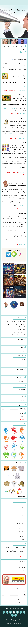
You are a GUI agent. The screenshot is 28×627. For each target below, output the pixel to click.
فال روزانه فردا (22, 603)
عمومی (19, 312)
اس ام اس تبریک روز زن (20, 327)
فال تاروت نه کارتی (21, 526)
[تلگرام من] (20, 612)
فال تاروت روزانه (22, 504)
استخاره (24, 87)
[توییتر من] (7, 612)
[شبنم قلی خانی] (6, 42)
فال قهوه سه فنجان (21, 362)
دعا (24, 392)
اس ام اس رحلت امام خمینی (20, 329)
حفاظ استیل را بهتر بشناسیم (20, 554)
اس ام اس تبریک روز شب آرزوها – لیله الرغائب (17, 332)
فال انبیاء (23, 351)
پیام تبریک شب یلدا (21, 573)
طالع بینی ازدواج (12, 133)
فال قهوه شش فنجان (21, 365)
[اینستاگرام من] (14, 612)
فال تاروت (19, 167)
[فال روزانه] (8, 269)
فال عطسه (23, 592)
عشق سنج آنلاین (22, 408)
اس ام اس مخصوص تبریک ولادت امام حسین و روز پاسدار (15, 324)
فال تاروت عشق (22, 531)
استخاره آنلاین (22, 343)
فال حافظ (13, 108)
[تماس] (10, 612)
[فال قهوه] (20, 281)
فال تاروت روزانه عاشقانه (20, 534)
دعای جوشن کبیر (22, 389)
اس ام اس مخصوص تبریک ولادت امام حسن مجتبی (16, 335)
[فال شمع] (8, 281)
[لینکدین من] (12, 615)
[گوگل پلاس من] (4, 612)
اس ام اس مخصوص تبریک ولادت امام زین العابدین (16, 321)
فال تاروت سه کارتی (21, 515)
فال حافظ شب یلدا (21, 570)
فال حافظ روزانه (5, 108)
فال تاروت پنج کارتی (21, 520)
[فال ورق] (8, 292)
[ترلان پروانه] (14, 42)
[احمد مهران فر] (22, 42)
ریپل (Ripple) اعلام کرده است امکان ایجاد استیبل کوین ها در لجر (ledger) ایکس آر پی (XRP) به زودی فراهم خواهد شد (14, 550)
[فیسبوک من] (17, 612)
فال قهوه (23, 359)
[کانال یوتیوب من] (15, 615)
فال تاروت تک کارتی (21, 512)
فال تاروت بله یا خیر (21, 536)
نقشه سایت (9, 623)
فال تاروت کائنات (22, 510)
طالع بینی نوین (22, 594)
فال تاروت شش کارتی (21, 523)
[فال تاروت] (20, 269)
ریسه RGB (23, 417)
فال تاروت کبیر (22, 507)
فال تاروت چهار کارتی (21, 518)
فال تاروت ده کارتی (21, 528)
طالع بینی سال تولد (21, 496)
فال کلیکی (23, 400)
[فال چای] (20, 292)
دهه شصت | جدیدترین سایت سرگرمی (14, 11)
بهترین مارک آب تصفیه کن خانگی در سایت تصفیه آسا (15, 547)
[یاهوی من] (24, 612)
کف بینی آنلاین (22, 205)
